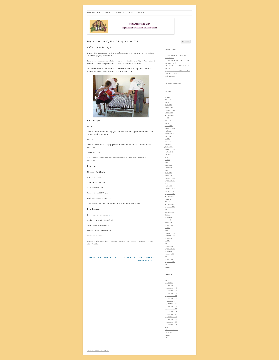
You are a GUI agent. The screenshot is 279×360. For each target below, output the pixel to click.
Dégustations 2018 (171, 304)
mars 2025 (168, 123)
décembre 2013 (170, 233)
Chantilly (167, 280)
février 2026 (168, 105)
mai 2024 (167, 139)
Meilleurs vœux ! (170, 76)
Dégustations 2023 (115, 241)
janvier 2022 (169, 175)
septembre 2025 (170, 115)
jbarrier (95, 244)
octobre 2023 (169, 152)
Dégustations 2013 (171, 293)
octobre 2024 (169, 131)
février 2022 (168, 173)
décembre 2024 (170, 128)
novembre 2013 (170, 236)
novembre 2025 (170, 110)
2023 (134, 241)
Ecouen (167, 327)
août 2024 (168, 136)
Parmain (167, 335)
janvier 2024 (169, 147)
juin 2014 (167, 228)
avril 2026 (168, 100)
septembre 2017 (170, 207)
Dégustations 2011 (171, 288)
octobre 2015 (169, 217)
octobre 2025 (169, 113)
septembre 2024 (170, 134)
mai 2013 (167, 243)
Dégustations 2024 (171, 319)
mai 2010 (167, 264)
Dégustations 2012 (171, 291)
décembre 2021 (170, 178)
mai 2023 (167, 160)
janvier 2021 (169, 186)
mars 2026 (168, 102)
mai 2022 (167, 170)
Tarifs (131, 13)
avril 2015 (168, 220)
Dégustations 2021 (171, 311)
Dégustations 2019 (171, 306)
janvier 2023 (169, 165)
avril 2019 (168, 202)
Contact (141, 13)
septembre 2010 (170, 262)
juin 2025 (167, 118)
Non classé (168, 332)
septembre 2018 (170, 204)
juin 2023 (167, 157)
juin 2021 (167, 183)
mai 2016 (167, 215)
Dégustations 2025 (171, 322)
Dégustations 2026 (171, 325)
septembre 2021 (170, 181)
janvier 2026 (169, 107)
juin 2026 (167, 97)
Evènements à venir (93, 13)
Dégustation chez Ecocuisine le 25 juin (101, 257)
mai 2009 (167, 267)
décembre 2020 (170, 189)
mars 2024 (168, 144)
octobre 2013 (169, 238)
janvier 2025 (169, 126)
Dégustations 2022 (171, 314)
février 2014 (168, 230)
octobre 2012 (169, 246)
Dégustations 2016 (171, 298)
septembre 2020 (170, 194)
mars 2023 (168, 162)
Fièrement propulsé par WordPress (98, 351)
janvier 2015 (169, 223)
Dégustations (119, 13)
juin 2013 (167, 241)
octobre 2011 (169, 251)
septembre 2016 (170, 212)
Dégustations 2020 (171, 309)
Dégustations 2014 (171, 296)
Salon (166, 338)
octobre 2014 (169, 225)
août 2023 (168, 155)
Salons (107, 13)
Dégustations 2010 (171, 285)
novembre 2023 (170, 149)
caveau (110, 215)
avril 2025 (168, 121)
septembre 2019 (170, 196)
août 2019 (168, 199)
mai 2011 (167, 257)
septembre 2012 (170, 249)
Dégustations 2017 (171, 301)
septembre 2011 (170, 254)
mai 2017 (167, 209)
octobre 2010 (169, 259)
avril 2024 (168, 141)
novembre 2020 (170, 191)
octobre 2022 (169, 168)
